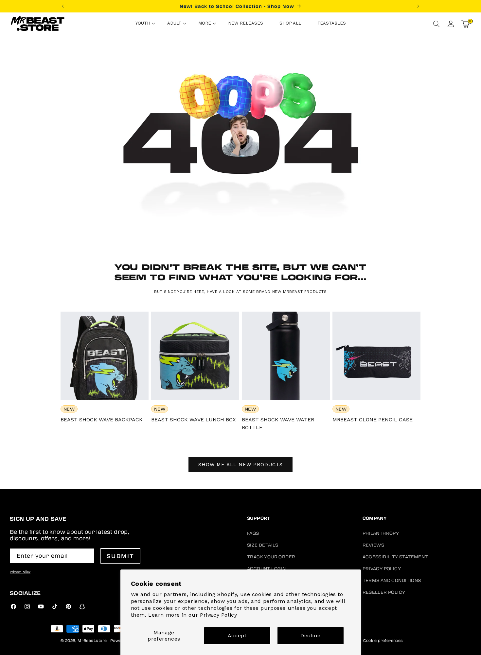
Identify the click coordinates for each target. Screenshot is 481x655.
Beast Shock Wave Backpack (102, 419)
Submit (120, 556)
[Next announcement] (418, 6)
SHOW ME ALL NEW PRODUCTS (240, 465)
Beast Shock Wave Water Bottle (278, 423)
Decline (310, 635)
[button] (143, 23)
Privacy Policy (218, 615)
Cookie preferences (383, 640)
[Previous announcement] (63, 6)
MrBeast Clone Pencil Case (372, 419)
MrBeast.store (92, 640)
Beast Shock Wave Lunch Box (193, 419)
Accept (237, 635)
